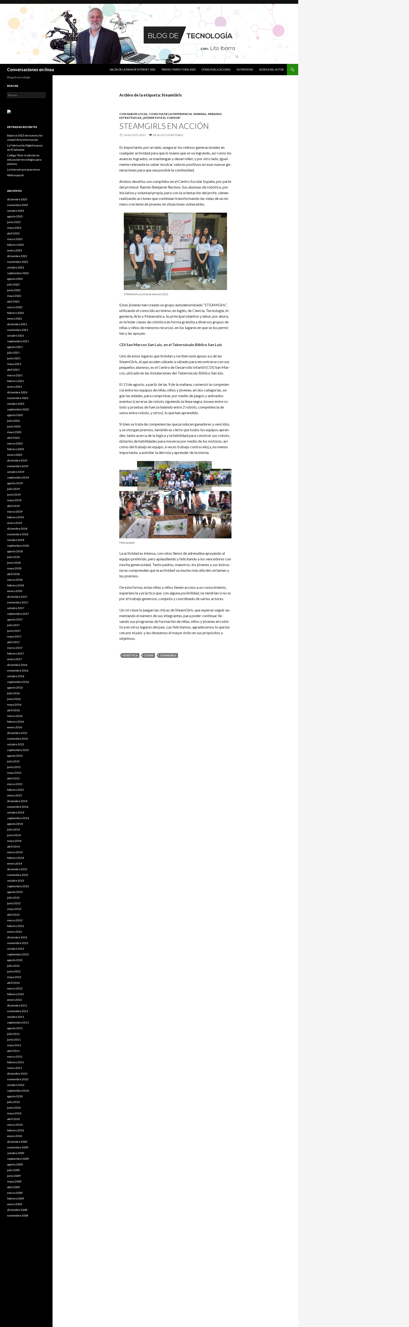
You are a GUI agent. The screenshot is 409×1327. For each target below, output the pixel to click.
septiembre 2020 (18, 409)
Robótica (130, 655)
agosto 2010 (15, 1096)
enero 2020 (14, 455)
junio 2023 (14, 222)
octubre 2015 (15, 744)
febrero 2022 (15, 313)
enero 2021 (14, 386)
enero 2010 (14, 1136)
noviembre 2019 (17, 466)
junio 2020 (14, 426)
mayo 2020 (14, 432)
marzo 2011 (14, 1056)
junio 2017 (14, 631)
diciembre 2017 (17, 596)
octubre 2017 (15, 608)
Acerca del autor (271, 69)
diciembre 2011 (17, 1005)
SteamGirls (168, 655)
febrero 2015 (15, 789)
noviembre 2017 (17, 602)
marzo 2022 (14, 307)
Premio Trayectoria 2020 (178, 69)
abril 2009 (13, 1187)
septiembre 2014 (18, 818)
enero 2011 (14, 1068)
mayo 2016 (14, 704)
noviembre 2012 (17, 943)
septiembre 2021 (18, 341)
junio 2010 (14, 1107)
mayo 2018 (14, 568)
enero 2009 (14, 1204)
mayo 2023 (14, 227)
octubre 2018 (15, 540)
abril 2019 (13, 506)
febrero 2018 (15, 585)
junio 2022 (14, 290)
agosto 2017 (15, 619)
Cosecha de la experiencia (170, 114)
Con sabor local (133, 114)
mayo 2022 (14, 296)
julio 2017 (13, 625)
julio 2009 (13, 1170)
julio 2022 (13, 284)
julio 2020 (13, 420)
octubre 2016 (15, 676)
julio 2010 (13, 1102)
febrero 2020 (15, 449)
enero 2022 (14, 318)
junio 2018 (14, 562)
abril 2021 (13, 369)
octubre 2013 (15, 880)
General (200, 114)
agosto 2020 (15, 415)
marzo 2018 (14, 579)
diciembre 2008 (17, 1210)
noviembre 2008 (17, 1215)
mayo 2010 (14, 1113)
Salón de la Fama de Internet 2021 (133, 69)
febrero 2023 (15, 244)
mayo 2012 (14, 977)
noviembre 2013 (17, 875)
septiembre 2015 (18, 750)
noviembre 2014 (17, 807)
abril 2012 (13, 982)
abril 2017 (13, 642)
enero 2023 (14, 250)
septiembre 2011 (18, 1022)
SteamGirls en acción (164, 126)
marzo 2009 (14, 1193)
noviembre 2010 (17, 1079)
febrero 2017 (15, 653)
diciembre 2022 (17, 256)
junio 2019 (14, 494)
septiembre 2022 (18, 273)
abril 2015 (13, 778)
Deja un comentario (168, 135)
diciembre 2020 (17, 392)
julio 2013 (13, 897)
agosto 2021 (15, 347)
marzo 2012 (14, 988)
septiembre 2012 (18, 954)
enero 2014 (14, 863)
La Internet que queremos (23, 169)
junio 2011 (14, 1039)
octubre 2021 (15, 335)
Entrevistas (245, 69)
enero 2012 (14, 1000)
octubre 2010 (15, 1085)
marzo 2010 (14, 1124)
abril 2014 (13, 846)
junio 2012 (14, 971)
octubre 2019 (15, 472)
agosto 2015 (15, 755)
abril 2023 (13, 233)
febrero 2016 (15, 721)
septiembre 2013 (18, 886)
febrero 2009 (15, 1198)
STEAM (148, 655)
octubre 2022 (15, 267)
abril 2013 (13, 914)
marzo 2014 (14, 852)
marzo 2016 (14, 716)
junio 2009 (14, 1176)
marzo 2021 (14, 375)
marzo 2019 (14, 511)
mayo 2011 (14, 1045)
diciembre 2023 (17, 199)
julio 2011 (13, 1034)
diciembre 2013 (17, 869)
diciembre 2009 (17, 1141)
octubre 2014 (15, 812)
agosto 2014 (15, 824)
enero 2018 (14, 591)
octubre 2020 (15, 403)
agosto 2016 (15, 687)
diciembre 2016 (17, 665)
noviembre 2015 (17, 738)
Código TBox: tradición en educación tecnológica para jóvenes (24, 160)
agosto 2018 (15, 551)
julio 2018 (13, 557)
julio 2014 (13, 829)
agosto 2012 (15, 960)
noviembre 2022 (17, 262)
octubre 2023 (15, 210)
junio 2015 (14, 767)
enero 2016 (14, 727)
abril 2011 (13, 1051)
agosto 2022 (15, 279)
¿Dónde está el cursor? (161, 117)
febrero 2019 (15, 517)
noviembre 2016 (17, 670)
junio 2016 (14, 699)
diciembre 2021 (17, 324)
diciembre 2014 (17, 801)
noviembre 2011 (17, 1011)
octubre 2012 (15, 948)
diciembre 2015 (17, 733)
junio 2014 (14, 835)
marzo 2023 (14, 239)
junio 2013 (14, 903)
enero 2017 (14, 659)
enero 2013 (14, 931)
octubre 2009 (15, 1153)
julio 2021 (13, 352)
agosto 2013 (15, 892)
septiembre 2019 (18, 477)
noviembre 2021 (17, 330)
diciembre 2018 (17, 528)
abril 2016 (13, 710)
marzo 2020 (14, 443)
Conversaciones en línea (30, 69)
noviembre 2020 (17, 398)
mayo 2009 (14, 1181)
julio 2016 (13, 693)
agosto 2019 (15, 483)
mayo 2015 (14, 772)
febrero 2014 (15, 858)
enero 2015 (14, 795)
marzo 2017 (14, 648)
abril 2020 (13, 437)
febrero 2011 (15, 1062)
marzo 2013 (14, 920)
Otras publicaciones (216, 69)
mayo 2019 (14, 500)
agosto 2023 (15, 216)
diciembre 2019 (17, 460)
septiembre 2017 (18, 613)
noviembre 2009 (17, 1147)
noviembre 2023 (17, 205)
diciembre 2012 (17, 937)
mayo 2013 (14, 909)
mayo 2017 (14, 636)
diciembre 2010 (17, 1073)
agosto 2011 (15, 1028)
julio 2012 (13, 965)
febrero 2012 (15, 994)
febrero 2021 (15, 381)
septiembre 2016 (18, 682)
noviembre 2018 (17, 534)
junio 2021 (14, 358)
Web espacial (15, 175)
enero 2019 (14, 523)
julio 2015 (13, 761)
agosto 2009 (15, 1164)
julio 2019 (13, 489)
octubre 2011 (15, 1017)
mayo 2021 (14, 364)
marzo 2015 (14, 784)
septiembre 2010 (18, 1090)
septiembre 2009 (18, 1158)
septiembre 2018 (18, 545)
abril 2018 (13, 574)
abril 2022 (13, 301)
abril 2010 (13, 1119)
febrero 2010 (15, 1130)
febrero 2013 (15, 926)
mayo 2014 (14, 841)
